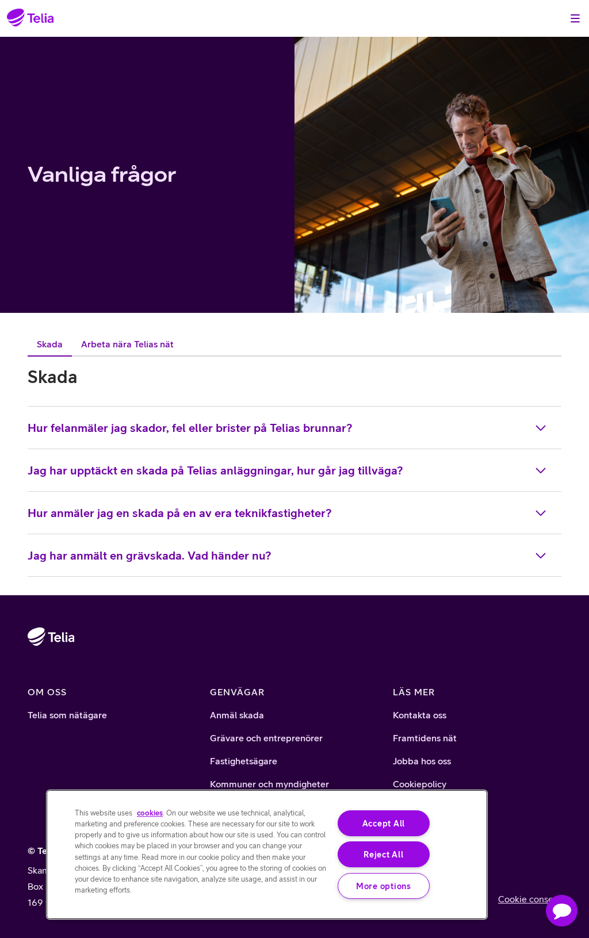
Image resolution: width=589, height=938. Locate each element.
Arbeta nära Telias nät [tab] (127, 344)
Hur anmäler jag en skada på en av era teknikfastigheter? (180, 512)
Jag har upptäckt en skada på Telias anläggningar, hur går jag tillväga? (215, 470)
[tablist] (105, 344)
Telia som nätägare (67, 715)
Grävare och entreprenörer (266, 738)
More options (383, 886)
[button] (561, 910)
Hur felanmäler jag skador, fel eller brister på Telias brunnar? (190, 427)
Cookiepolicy (419, 784)
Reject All (383, 854)
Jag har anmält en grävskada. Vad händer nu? (149, 555)
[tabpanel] (294, 471)
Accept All (383, 823)
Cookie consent (529, 899)
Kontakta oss (419, 715)
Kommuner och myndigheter (269, 784)
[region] (267, 855)
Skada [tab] (50, 344)
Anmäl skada (237, 715)
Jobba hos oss (422, 761)
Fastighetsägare (243, 761)
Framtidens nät (425, 738)
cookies (150, 813)
